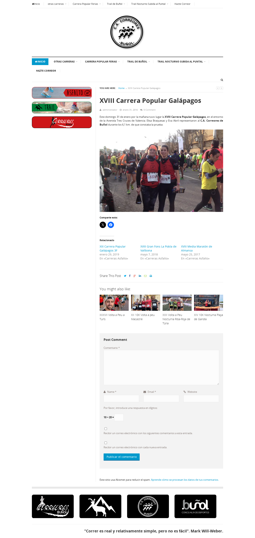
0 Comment (150, 109)
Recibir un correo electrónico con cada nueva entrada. (135, 447)
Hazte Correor (182, 4)
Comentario (112, 348)
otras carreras (56, 4)
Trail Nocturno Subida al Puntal (148, 4)
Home (121, 88)
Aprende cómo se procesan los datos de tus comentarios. (185, 479)
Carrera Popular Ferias (85, 4)
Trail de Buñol (114, 4)
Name (111, 392)
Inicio (37, 4)
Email (151, 392)
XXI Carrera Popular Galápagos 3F (113, 248)
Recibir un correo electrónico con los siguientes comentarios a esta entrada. (148, 433)
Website (192, 392)
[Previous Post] (217, 88)
